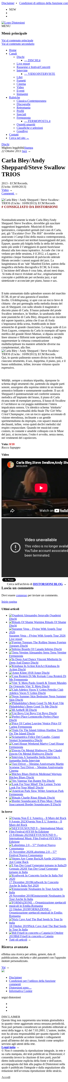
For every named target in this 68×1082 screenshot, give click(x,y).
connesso (21, 595)
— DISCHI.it (32, 60)
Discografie (23, 104)
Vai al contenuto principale (17, 40)
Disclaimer (8, 3)
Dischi (20, 57)
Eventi (20, 90)
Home (12, 50)
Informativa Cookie (20, 991)
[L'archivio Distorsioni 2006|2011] (3, 971)
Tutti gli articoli (18, 939)
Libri (19, 77)
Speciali (21, 114)
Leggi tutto (8, 1047)
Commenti (8, 193)
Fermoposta (24, 117)
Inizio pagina (9, 601)
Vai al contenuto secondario (18, 43)
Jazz (24, 151)
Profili (20, 111)
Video (20, 87)
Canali (13, 53)
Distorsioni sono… (20, 987)
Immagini (22, 94)
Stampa (28, 147)
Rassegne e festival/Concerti (33, 67)
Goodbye (22, 131)
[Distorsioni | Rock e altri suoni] (13, 22)
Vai (3, 967)
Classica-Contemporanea (31, 100)
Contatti (14, 134)
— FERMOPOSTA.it (37, 121)
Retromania (23, 107)
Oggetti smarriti (26, 124)
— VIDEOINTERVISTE (39, 73)
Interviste (22, 70)
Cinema (21, 84)
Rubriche (14, 97)
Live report (23, 63)
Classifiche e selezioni (30, 127)
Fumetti (21, 80)
